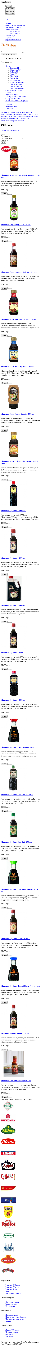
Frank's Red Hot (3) (17, 82)
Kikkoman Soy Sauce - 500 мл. (13, 700)
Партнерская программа (14, 1319)
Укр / (7, 17)
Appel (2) (13, 74)
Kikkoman (9, 109)
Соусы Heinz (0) (16, 84)
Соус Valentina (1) (16, 88)
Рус (6, 19)
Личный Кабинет (12, 1330)
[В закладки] (9, 194)
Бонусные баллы (31, 116)
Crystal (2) (14, 78)
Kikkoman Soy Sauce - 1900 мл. (13, 605)
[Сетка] (4, 134)
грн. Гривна (10, 11)
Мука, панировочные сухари (16, 101)
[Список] (2, 134)
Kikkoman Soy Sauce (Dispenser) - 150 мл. (17, 747)
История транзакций (17, 118)
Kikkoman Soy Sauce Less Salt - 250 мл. (16, 842)
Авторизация (15, 33)
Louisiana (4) (15, 80)
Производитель (11, 106)
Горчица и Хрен (11, 94)
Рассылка (9, 1336)
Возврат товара (11, 1304)
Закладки (27, 114)
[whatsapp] (1, 50)
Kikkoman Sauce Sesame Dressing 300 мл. (17, 414)
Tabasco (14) (14, 68)
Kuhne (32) (14, 72)
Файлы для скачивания (16, 116)
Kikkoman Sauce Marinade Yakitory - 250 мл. (19, 319)
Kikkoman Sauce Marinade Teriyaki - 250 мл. (19, 272)
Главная (8, 104)
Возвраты (4, 118)
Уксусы (8, 92)
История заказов (11, 1332)
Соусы (7, 66)
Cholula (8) (14, 76)
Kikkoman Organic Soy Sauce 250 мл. (16, 225)
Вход (3, 112)
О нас (15, 25)
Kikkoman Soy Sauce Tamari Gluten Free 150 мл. (20, 986)
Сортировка (5, 136)
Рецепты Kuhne (11, 1289)
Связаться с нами (12, 1302)
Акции (8, 1321)
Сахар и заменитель (13, 99)
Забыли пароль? (21, 112)
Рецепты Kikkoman (12, 1285)
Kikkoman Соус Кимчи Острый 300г (16, 1081)
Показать (4, 140)
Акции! (8, 23)
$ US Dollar (10, 9)
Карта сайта (10, 1306)
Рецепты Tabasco (12, 1287)
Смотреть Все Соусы (13, 90)
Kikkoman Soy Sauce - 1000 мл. (13, 511)
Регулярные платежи (16, 121)
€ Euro (8, 6)
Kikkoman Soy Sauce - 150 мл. (13, 558)
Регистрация (15, 31)
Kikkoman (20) (15, 70)
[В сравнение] (11, 194)
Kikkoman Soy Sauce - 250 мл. (13, 653)
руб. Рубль (10, 13)
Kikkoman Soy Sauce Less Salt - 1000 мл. (17, 795)
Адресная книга (17, 114)
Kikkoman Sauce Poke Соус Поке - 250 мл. (18, 367)
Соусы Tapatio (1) (16, 86)
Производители (11, 1315)
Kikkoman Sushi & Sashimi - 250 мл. (15, 1033)
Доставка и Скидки (13, 27)
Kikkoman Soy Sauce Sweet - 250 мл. (15, 939)
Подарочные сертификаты (15, 1317)
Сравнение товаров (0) (10, 130)
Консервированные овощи (15, 96)
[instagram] (2, 50)
